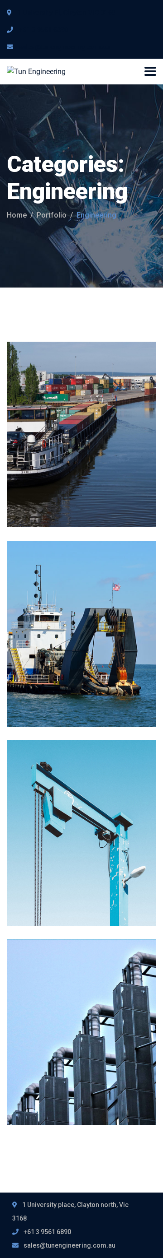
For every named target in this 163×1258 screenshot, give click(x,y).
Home (17, 215)
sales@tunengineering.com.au (64, 47)
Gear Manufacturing (81, 810)
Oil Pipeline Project (77, 611)
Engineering (74, 397)
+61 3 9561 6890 (43, 30)
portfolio (52, 215)
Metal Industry (64, 411)
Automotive (36, 397)
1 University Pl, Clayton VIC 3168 (66, 13)
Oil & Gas (71, 596)
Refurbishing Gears (78, 1009)
